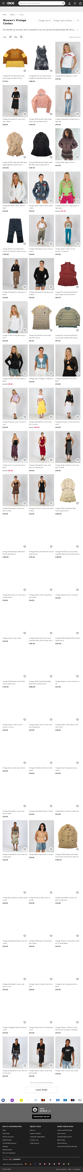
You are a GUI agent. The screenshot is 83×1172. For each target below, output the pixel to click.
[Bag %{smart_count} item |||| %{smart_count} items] (80, 3)
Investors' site (34, 1140)
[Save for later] (24, 70)
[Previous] (35, 20)
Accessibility (77, 1169)
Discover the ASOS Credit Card (67, 1146)
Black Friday (61, 1140)
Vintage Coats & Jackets (63, 20)
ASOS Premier (7, 1140)
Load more (41, 1090)
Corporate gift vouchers (64, 1137)
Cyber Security (34, 1143)
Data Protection (7, 1150)
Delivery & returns (8, 1137)
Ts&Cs (69, 1169)
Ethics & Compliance (9, 1153)
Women (12, 15)
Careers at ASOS (35, 1133)
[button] (26, 1164)
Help (4, 1130)
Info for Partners (62, 1143)
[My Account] (69, 3)
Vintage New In (45, 20)
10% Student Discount (9, 1143)
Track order (6, 1133)
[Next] (78, 20)
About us (32, 1130)
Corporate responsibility (37, 1137)
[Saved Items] (75, 3)
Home (4, 15)
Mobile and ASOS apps (64, 1130)
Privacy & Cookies (61, 1169)
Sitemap (5, 1146)
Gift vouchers (61, 1133)
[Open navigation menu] (3, 3)
